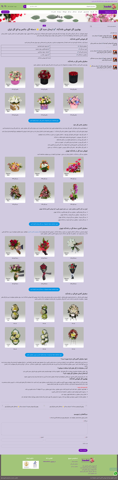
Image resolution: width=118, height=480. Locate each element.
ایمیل (42, 437)
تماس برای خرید (5, 12)
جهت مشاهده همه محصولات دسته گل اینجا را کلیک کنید (44, 289)
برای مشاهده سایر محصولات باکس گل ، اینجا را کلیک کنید (44, 121)
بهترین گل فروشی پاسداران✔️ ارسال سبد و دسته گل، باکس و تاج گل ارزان (101, 51)
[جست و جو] (24, 6)
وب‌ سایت (85, 443)
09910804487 (113, 469)
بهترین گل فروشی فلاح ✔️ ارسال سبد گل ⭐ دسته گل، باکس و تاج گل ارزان (101, 67)
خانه (60, 20)
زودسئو (3, 478)
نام (86, 437)
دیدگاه (85, 421)
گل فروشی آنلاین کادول (34, 232)
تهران (57, 20)
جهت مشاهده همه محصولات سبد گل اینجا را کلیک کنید (44, 224)
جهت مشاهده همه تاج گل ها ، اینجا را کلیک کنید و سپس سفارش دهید (44, 355)
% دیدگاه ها (103, 39)
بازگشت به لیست (44, 405)
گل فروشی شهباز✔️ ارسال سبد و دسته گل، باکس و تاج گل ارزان (101, 59)
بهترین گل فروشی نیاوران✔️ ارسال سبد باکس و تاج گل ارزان (102, 36)
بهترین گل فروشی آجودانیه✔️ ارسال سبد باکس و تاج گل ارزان (104, 44)
